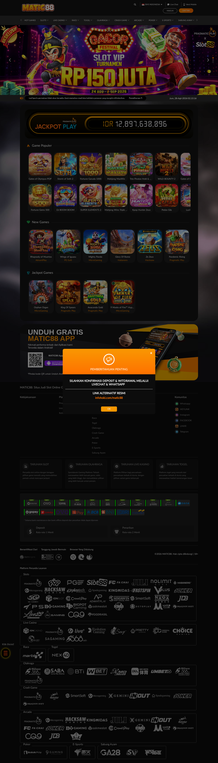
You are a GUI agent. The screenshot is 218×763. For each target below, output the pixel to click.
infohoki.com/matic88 (109, 398)
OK (109, 409)
